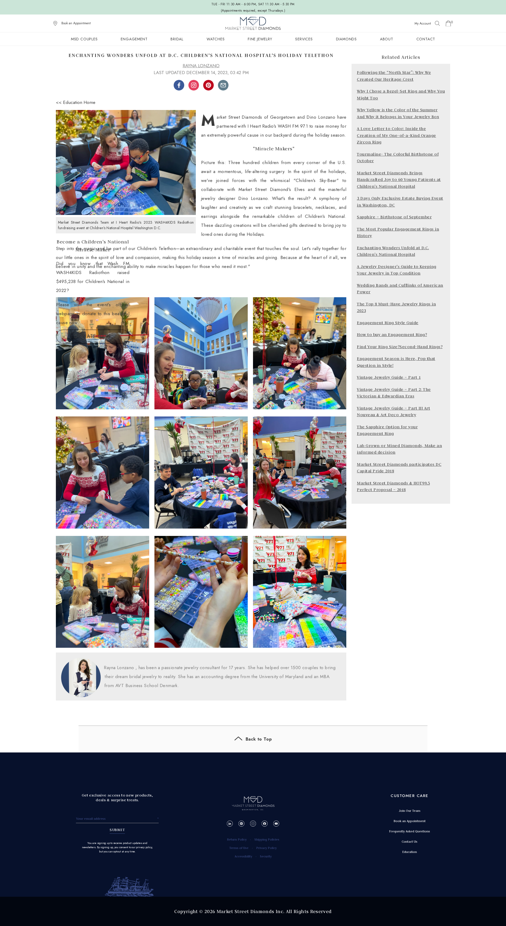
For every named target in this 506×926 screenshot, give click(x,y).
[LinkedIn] (230, 824)
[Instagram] (253, 824)
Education (409, 852)
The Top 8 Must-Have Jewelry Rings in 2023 (396, 307)
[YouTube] (276, 824)
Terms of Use (239, 848)
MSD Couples (84, 39)
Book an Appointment (76, 23)
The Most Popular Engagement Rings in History (398, 232)
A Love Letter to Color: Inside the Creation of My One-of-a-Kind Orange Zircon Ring (396, 135)
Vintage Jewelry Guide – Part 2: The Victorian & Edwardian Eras (394, 393)
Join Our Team (409, 811)
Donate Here (92, 336)
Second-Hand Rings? (421, 346)
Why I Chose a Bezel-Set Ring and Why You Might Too (401, 94)
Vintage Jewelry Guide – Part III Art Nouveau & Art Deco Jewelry (393, 412)
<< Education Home (75, 102)
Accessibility (243, 856)
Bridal (177, 39)
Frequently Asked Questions (409, 831)
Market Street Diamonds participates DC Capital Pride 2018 (399, 468)
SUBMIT (117, 829)
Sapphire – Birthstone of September (394, 216)
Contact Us (409, 841)
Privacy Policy (266, 848)
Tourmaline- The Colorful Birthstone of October (398, 158)
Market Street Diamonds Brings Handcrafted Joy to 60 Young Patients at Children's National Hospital (399, 179)
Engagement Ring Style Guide (388, 322)
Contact (425, 39)
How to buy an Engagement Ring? (392, 334)
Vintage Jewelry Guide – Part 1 (389, 377)
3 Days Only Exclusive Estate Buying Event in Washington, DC (400, 202)
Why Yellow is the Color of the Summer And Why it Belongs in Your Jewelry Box (398, 113)
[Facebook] (265, 824)
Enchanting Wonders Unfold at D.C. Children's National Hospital (393, 251)
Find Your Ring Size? (378, 346)
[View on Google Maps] (55, 23)
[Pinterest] (242, 824)
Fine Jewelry (260, 39)
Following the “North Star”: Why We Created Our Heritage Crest (394, 76)
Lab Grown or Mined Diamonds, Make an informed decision (399, 449)
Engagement (134, 39)
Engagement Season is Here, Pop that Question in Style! (396, 362)
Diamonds (346, 39)
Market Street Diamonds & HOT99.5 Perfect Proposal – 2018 (393, 486)
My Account (423, 23)
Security (266, 856)
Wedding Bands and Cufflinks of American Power (400, 289)
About (386, 39)
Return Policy (237, 839)
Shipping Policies (266, 839)
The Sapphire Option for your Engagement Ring (387, 430)
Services (304, 39)
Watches (216, 39)
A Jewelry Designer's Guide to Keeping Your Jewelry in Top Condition (396, 270)
